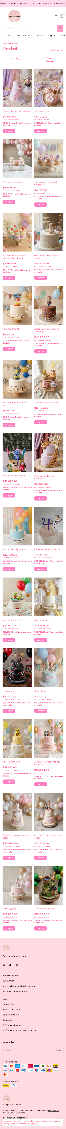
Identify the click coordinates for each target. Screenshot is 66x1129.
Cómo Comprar (11, 1014)
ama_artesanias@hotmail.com (19, 986)
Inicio (5, 44)
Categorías (8, 1004)
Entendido (32, 1124)
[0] (61, 16)
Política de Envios (12, 1025)
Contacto (7, 1020)
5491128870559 (10, 975)
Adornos (7, 35)
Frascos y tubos (24, 35)
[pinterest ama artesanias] (17, 965)
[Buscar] (60, 28)
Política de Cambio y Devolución (19, 1030)
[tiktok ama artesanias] (10, 965)
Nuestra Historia (11, 1009)
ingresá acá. (53, 1110)
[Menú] (4, 16)
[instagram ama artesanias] (4, 965)
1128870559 (9, 980)
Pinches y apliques (46, 35)
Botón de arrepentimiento (14, 1113)
